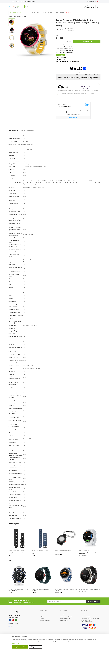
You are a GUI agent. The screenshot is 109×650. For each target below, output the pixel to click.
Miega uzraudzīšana (13, 261)
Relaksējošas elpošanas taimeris (14, 255)
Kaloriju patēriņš (12, 442)
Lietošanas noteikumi (65, 618)
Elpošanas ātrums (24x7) (14, 237)
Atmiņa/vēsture (12, 172)
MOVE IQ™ (11, 435)
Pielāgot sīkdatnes (35, 647)
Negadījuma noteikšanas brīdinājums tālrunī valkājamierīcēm (15, 382)
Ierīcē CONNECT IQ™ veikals (15, 336)
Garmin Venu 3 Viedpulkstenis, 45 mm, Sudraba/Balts (87, 552)
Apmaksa (17, 1)
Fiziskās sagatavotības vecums (14, 241)
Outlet (33, 13)
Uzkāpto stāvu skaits (14, 445)
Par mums (12, 1)
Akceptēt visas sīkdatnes (20, 647)
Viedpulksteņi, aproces (84, 550)
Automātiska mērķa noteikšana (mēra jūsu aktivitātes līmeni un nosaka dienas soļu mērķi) (15, 427)
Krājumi (10, 368)
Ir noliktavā (60, 55)
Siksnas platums (12, 155)
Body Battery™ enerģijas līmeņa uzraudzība (15, 245)
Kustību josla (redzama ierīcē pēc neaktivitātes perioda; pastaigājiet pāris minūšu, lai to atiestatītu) (15, 410)
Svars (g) (11, 178)
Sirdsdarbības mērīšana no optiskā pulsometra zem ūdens (15, 229)
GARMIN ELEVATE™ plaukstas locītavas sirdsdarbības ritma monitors (16, 316)
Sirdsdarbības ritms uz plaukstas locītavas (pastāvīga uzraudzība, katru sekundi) (16, 218)
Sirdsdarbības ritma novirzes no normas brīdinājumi (15, 234)
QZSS (10, 284)
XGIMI (56, 13)
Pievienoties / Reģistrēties (66, 616)
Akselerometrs (12, 301)
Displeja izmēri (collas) (14, 161)
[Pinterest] (63, 123)
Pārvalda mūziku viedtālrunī (15, 347)
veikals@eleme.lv (14, 615)
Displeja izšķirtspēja (13, 164)
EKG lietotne (12, 175)
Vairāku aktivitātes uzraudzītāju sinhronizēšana (15, 454)
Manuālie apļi (12, 400)
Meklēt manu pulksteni (14, 363)
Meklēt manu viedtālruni (14, 354)
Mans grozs (63, 613)
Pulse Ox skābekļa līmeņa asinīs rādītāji (15, 322)
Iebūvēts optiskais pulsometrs (16, 214)
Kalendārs (11, 341)
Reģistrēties (90, 7)
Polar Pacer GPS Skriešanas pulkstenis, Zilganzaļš (40, 589)
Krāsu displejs (12, 158)
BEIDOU (11, 281)
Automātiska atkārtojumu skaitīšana (15, 478)
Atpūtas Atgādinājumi (14, 252)
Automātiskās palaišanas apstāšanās (15, 396)
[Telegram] (69, 123)
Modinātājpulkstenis (13, 203)
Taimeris (11, 206)
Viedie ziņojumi (12, 339)
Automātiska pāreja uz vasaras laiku (14, 199)
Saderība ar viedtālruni (14, 365)
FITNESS (16, 16)
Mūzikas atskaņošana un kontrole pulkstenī (15, 351)
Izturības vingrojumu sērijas (15, 465)
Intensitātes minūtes (14, 450)
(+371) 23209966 (91, 1)
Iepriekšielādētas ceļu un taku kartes (16, 506)
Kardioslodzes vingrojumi (15, 462)
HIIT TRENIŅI (12, 482)
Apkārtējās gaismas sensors (15, 312)
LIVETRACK (11, 374)
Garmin (71, 28)
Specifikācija (13, 130)
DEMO (38, 13)
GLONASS (11, 287)
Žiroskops (11, 298)
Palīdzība (11, 387)
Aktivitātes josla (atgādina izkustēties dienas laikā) (15, 416)
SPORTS (10, 16)
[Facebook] (57, 123)
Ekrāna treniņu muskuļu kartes (16, 484)
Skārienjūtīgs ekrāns (13, 152)
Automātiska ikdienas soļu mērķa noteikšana (15, 421)
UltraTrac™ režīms (13, 491)
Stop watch (11, 405)
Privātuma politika (64, 620)
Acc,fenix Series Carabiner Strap (62, 552)
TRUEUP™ (11, 432)
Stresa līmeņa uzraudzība (15, 249)
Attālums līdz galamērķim (15, 494)
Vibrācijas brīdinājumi (14, 196)
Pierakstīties (92, 601)
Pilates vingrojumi (13, 470)
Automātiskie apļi (13, 393)
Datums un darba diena (14, 138)
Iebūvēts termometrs (14, 309)
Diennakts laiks (12, 135)
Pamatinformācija (27, 130)
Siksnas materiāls (13, 147)
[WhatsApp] (66, 123)
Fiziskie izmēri (12, 150)
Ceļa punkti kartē (13, 515)
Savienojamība (12, 325)
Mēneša (66, 13)
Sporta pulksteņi (22, 16)
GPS (10, 278)
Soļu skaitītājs (12, 390)
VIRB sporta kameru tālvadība (16, 360)
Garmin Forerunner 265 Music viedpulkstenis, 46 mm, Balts (66, 589)
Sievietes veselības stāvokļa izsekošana (15, 268)
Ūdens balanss (12, 264)
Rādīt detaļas (15, 643)
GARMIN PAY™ (12, 371)
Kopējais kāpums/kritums (15, 500)
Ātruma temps (12, 402)
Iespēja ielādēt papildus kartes (16, 510)
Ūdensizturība (12, 169)
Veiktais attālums (13, 448)
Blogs (44, 13)
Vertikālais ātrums (13, 497)
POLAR (33, 587)
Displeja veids (12, 166)
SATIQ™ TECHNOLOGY (14, 307)
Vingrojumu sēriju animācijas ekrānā (15, 474)
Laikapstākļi (11, 344)
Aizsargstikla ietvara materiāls (16, 144)
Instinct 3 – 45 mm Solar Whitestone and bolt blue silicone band (18, 589)
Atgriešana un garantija (29, 1)
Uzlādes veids (12, 187)
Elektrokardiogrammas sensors (14, 275)
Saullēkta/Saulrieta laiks (14, 211)
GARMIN (50, 13)
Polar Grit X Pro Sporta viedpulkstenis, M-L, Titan (89, 589)
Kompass (11, 295)
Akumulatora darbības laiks (15, 183)
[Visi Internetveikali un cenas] (15, 626)
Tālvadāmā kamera (13, 357)
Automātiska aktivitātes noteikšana (14, 458)
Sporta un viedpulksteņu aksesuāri (16, 550)
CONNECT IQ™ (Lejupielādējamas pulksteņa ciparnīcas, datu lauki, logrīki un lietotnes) (15, 331)
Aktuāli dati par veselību (14, 271)
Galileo (10, 290)
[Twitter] (60, 123)
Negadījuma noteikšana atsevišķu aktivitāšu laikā (14, 377)
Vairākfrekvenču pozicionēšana (16, 304)
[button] (19, 13)
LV (98, 1)
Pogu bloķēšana (12, 193)
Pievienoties (90, 5)
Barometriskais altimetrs (15, 292)
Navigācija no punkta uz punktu (14, 488)
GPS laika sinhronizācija (14, 190)
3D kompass (12, 208)
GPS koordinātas (13, 513)
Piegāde (22, 1)
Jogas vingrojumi (13, 467)
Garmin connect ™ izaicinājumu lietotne (14, 438)
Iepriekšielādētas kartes (14, 503)
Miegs (10, 259)
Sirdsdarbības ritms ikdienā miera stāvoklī (15, 224)
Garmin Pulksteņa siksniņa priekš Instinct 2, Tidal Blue (43, 552)
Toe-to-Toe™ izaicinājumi (15, 518)
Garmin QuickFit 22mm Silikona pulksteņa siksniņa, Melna (18, 552)
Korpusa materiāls (13, 141)
